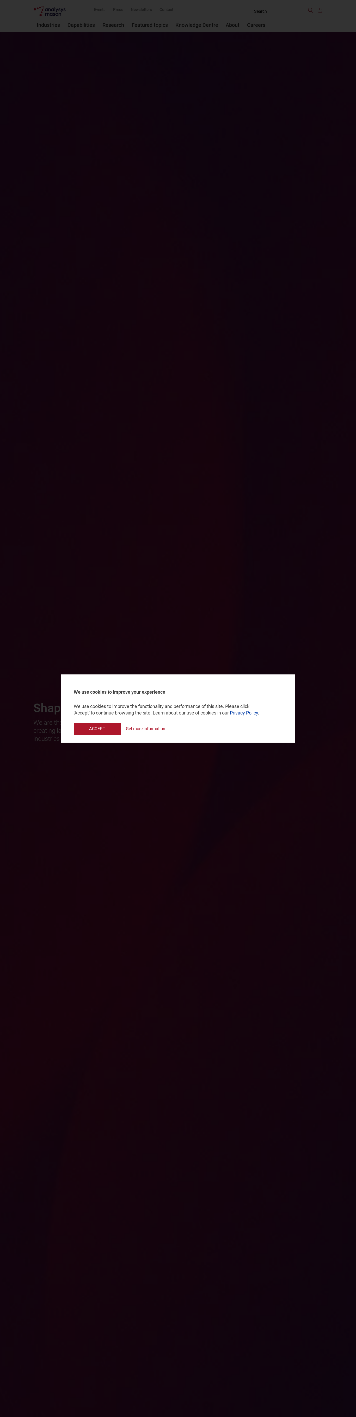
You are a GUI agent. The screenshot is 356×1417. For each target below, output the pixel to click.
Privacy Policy (244, 713)
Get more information (145, 728)
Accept (97, 728)
